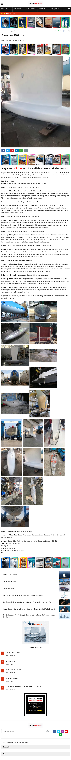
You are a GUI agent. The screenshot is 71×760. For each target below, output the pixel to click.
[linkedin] (12, 150)
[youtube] (66, 731)
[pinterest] (17, 150)
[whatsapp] (60, 734)
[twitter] (8, 150)
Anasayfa (4, 30)
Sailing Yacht (11, 30)
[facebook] (3, 150)
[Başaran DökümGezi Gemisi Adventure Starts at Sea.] (35, 3)
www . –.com (15, 553)
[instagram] (62, 731)
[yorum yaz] (26, 150)
